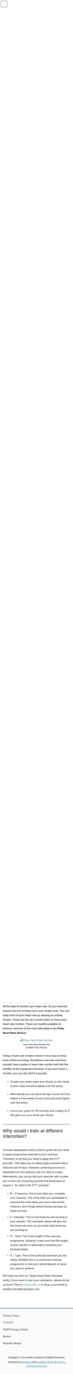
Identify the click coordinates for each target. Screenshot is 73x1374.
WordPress (26, 1362)
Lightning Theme (45, 1362)
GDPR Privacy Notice (15, 1329)
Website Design (12, 1343)
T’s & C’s (8, 1322)
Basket (7, 1336)
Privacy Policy (11, 1315)
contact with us (31, 1284)
